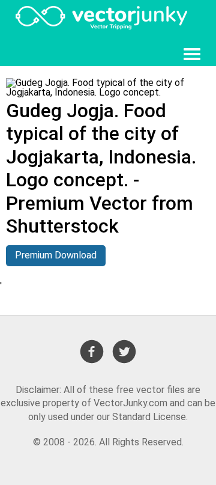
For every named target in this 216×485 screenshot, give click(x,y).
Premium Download (56, 255)
